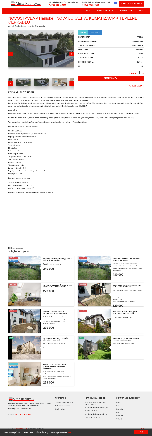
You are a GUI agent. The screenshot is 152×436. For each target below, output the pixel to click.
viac (70, 432)
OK (141, 432)
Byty (118, 402)
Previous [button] (10, 54)
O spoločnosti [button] (103, 10)
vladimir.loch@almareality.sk (97, 2)
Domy (118, 406)
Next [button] (71, 54)
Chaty (118, 412)
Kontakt (143, 10)
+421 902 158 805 (91, 5)
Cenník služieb (60, 409)
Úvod (88, 10)
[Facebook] (115, 3)
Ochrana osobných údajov (64, 402)
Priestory (119, 416)
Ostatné (119, 419)
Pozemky (119, 409)
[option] (41, 50)
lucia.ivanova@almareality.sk (64, 2)
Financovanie (126, 10)
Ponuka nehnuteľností (131, 3)
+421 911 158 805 (58, 5)
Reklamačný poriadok (62, 406)
